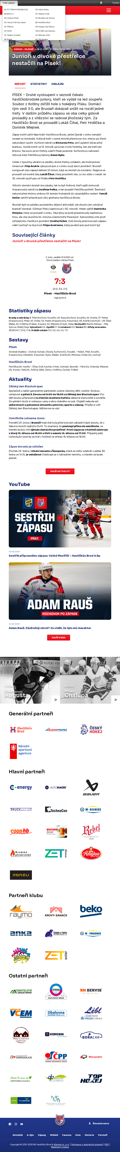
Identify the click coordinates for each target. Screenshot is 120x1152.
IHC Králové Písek (11, 18)
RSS (107, 1144)
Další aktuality (60, 471)
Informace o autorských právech (87, 1144)
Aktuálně (18, 1135)
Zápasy (42, 1135)
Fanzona (66, 1135)
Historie (89, 1135)
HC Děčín (8, 31)
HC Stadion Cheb (42, 14)
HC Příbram (8, 27)
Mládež (54, 1135)
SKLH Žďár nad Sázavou (45, 31)
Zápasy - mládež (24, 49)
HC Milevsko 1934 (42, 35)
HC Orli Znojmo (41, 39)
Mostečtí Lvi (8, 14)
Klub (78, 1135)
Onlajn (57, 84)
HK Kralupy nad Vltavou (44, 27)
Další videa (58, 637)
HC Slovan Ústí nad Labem (15, 22)
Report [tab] (20, 84)
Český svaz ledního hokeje (101, 3)
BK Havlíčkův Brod (42, 22)
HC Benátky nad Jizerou (45, 18)
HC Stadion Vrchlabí (12, 35)
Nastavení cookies (60, 1147)
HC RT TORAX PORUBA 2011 (16, 10)
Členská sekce (100, 1123)
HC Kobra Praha (42, 10)
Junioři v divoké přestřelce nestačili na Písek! (46, 241)
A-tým (30, 1135)
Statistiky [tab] (38, 84)
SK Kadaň (8, 39)
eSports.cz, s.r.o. (62, 1144)
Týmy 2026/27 (9, 3)
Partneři (102, 1135)
